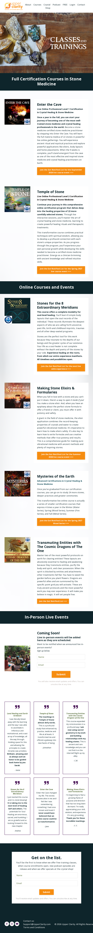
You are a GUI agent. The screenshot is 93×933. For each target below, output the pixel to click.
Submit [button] (61, 674)
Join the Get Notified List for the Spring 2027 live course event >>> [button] (61, 270)
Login (72, 4)
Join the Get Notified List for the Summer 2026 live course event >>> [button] (61, 455)
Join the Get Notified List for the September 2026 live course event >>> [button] (61, 171)
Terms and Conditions (34, 927)
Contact (81, 4)
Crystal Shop (47, 6)
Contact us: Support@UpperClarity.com (37, 923)
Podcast (56, 4)
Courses (37, 4)
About (28, 4)
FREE (65, 4)
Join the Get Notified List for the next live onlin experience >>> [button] (61, 367)
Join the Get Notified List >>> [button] (53, 601)
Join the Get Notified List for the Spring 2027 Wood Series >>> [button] (61, 522)
